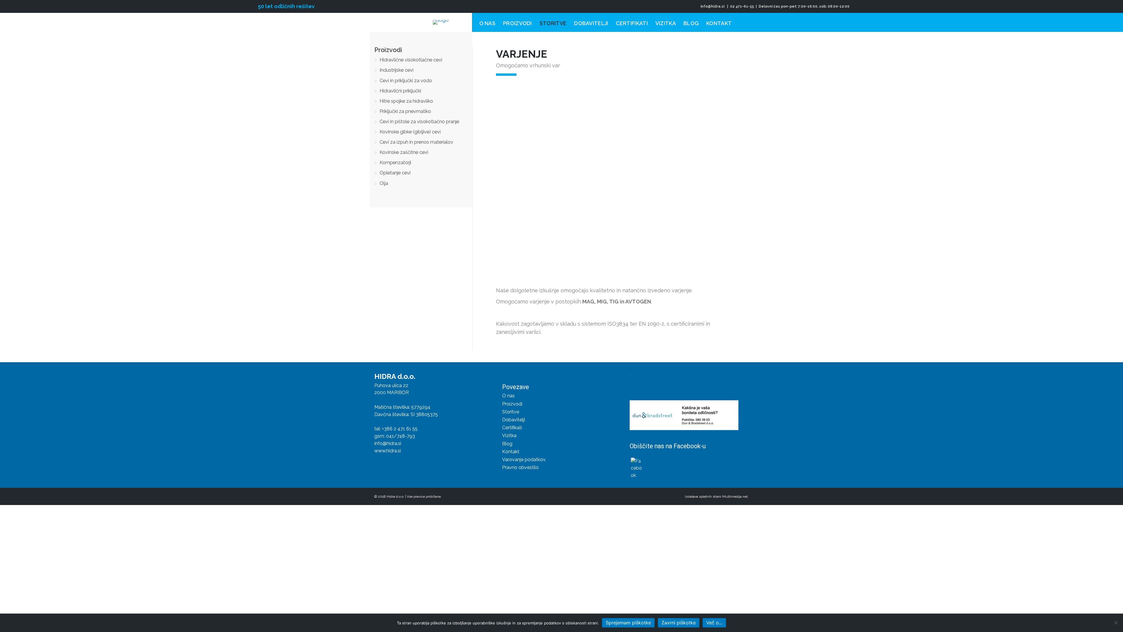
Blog (507, 443)
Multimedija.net (735, 496)
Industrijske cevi (397, 70)
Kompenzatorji (395, 162)
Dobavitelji (513, 420)
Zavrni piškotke (679, 623)
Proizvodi (512, 404)
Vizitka (509, 435)
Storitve (510, 412)
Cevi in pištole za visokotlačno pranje (419, 121)
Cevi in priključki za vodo (406, 80)
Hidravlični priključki (400, 91)
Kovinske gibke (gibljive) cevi (410, 132)
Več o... (714, 623)
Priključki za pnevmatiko (405, 111)
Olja (384, 183)
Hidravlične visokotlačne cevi (411, 60)
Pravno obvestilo (520, 467)
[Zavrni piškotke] (1116, 623)
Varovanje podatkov (524, 459)
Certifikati (512, 427)
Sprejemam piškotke (628, 623)
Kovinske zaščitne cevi (404, 152)
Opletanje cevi (395, 173)
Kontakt (510, 451)
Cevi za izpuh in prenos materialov (416, 142)
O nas (508, 396)
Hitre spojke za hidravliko (406, 101)
